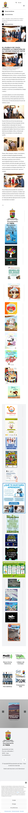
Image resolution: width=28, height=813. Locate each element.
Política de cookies (7, 811)
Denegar (14, 804)
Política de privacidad (15, 811)
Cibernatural (21, 768)
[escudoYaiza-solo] (5, 2)
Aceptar (14, 800)
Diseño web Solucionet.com (10, 768)
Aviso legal (22, 811)
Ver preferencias (14, 807)
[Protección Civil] (14, 624)
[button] (26, 782)
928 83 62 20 (7, 755)
